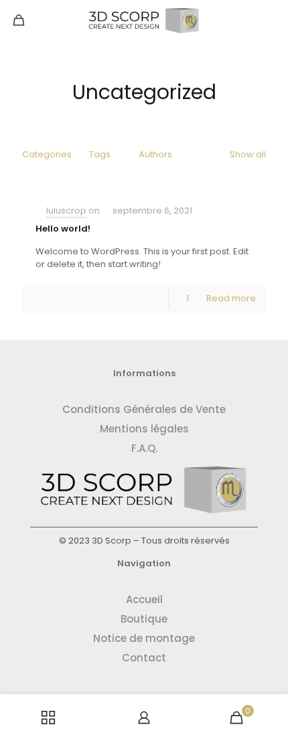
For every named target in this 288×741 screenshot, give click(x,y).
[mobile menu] (270, 20)
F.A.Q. (144, 448)
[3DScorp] (144, 20)
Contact (144, 658)
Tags (100, 154)
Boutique (144, 619)
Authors (155, 154)
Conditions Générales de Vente (144, 409)
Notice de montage (144, 638)
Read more (231, 298)
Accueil (144, 599)
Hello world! (62, 228)
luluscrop (66, 210)
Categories (47, 154)
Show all (248, 154)
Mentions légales (144, 429)
